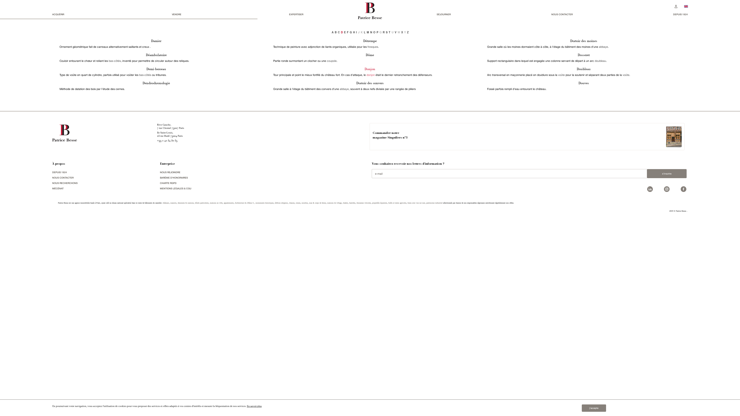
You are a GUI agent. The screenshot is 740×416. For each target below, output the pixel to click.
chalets (345, 203)
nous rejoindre (170, 172)
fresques (372, 46)
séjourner (444, 14)
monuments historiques (265, 203)
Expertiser (296, 14)
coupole (332, 60)
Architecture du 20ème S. (244, 203)
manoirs (173, 203)
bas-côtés (115, 60)
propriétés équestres (379, 203)
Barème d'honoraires (174, 177)
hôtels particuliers (202, 203)
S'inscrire (666, 173)
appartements (229, 203)
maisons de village (334, 203)
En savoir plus (254, 406)
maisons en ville (216, 203)
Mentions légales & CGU (175, 188)
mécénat (58, 188)
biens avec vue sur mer (416, 203)
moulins (305, 203)
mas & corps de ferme (317, 203)
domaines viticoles (364, 203)
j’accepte (593, 408)
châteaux (166, 203)
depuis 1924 (680, 14)
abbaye (344, 89)
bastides (352, 203)
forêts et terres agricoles (397, 203)
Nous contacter (562, 14)
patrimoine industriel (434, 203)
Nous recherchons (65, 183)
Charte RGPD (168, 183)
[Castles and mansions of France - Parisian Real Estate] (686, 6)
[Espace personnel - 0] (676, 6)
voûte (561, 74)
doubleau (600, 60)
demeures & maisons (186, 203)
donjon (371, 74)
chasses (292, 203)
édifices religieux (281, 203)
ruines (298, 203)
